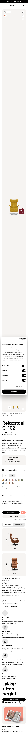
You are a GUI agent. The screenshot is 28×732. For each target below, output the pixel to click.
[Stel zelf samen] (5, 15)
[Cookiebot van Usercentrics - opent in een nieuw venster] (19, 339)
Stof (6, 475)
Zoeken (21, 6)
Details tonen (19, 386)
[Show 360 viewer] (9, 407)
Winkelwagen (25, 6)
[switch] (24, 370)
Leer (12, 475)
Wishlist (23, 6)
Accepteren (14, 391)
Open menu (2, 6)
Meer (3, 452)
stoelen (10, 413)
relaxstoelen (18, 413)
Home (4, 413)
